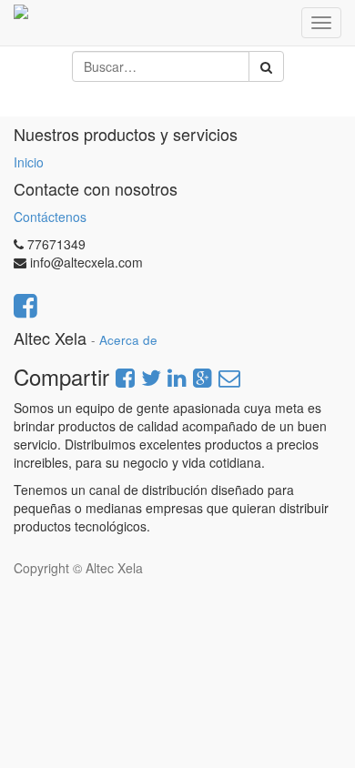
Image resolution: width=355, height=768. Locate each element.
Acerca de (128, 340)
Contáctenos (50, 216)
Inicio (29, 162)
